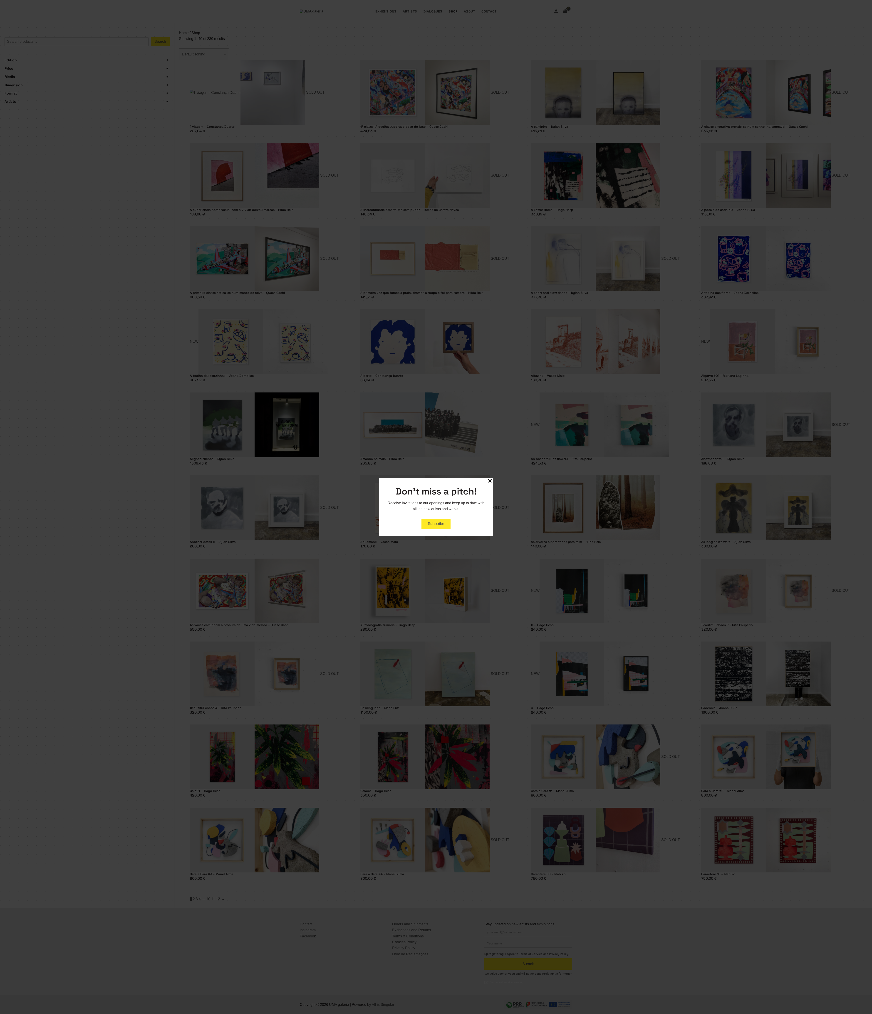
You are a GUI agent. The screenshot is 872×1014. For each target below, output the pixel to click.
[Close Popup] (490, 481)
